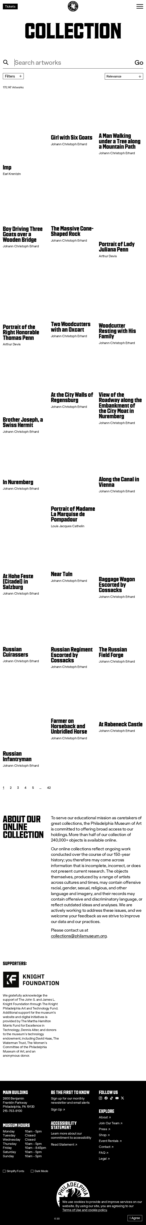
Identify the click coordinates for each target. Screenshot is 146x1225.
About (103, 1117)
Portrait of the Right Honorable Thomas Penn (21, 332)
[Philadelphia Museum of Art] (73, 6)
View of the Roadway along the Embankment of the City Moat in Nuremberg (120, 405)
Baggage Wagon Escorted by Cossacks (117, 585)
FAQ (102, 1152)
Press (103, 1129)
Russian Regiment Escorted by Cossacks (72, 655)
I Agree (135, 1218)
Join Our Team (109, 1123)
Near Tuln (61, 574)
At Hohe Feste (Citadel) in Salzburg (18, 581)
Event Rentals (109, 1141)
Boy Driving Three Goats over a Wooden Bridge (23, 234)
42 (49, 788)
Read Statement (62, 1144)
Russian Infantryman (17, 756)
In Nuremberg (18, 482)
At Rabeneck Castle (121, 724)
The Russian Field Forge (113, 652)
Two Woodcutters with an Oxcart (70, 326)
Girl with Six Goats (71, 137)
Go (139, 62)
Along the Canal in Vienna (119, 482)
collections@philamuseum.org (79, 936)
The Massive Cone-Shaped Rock (72, 231)
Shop (103, 1135)
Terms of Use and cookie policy (84, 1210)
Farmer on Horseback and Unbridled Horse (69, 726)
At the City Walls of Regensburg (72, 397)
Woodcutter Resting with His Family (117, 331)
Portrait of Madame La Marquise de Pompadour (73, 514)
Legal (102, 1158)
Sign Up (56, 1109)
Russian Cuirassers (15, 652)
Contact (104, 1146)
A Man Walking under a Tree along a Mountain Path (119, 141)
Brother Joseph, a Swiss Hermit (23, 422)
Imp (7, 167)
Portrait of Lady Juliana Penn (117, 246)
